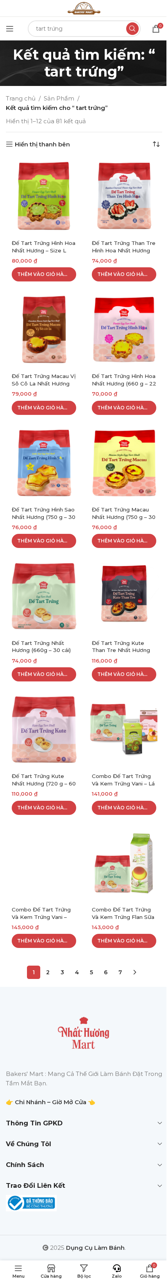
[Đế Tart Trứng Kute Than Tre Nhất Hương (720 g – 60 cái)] (124, 596)
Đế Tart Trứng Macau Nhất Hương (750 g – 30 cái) (123, 517)
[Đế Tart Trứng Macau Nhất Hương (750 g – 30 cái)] (124, 463)
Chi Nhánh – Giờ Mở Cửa (50, 1102)
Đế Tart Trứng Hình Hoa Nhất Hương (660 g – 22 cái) (124, 383)
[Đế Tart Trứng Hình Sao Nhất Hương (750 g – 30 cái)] (44, 463)
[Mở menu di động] (10, 29)
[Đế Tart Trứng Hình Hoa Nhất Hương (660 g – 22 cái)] (124, 329)
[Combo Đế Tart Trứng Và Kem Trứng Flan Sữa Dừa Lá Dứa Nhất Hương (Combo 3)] (124, 863)
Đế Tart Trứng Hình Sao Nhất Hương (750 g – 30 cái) (43, 517)
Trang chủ (21, 98)
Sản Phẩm (59, 98)
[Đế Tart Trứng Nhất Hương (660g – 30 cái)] (44, 596)
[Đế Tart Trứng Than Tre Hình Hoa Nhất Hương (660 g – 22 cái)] (124, 196)
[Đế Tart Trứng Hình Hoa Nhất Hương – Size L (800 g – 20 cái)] (44, 196)
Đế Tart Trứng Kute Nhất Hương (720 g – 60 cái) (44, 783)
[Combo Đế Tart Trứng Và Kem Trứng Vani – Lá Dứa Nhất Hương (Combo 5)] (124, 729)
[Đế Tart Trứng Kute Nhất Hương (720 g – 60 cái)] (44, 729)
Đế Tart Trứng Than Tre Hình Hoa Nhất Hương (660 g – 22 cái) (123, 250)
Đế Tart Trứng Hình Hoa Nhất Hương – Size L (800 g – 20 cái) (43, 250)
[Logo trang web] (84, 7)
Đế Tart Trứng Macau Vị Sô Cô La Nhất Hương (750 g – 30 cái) (44, 383)
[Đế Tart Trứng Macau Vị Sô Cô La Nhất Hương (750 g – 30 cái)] (44, 329)
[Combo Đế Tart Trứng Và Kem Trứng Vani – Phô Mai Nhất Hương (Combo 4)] (44, 863)
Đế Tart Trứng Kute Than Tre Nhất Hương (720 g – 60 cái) (121, 650)
